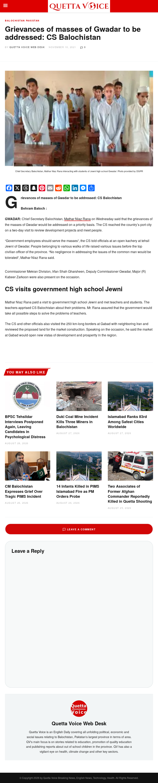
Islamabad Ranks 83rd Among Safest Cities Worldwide (127, 421)
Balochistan (15, 20)
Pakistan (33, 20)
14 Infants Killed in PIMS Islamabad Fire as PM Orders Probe (77, 491)
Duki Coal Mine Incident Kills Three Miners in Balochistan (77, 421)
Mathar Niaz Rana (77, 218)
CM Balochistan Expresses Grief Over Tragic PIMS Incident (24, 491)
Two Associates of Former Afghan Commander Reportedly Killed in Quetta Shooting (130, 494)
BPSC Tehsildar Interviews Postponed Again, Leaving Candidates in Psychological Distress (25, 426)
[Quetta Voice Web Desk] (79, 708)
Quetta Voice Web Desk (27, 47)
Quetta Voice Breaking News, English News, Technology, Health (78, 777)
